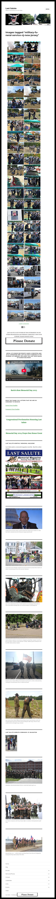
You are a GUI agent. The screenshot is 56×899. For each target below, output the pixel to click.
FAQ (7, 867)
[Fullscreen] (40, 379)
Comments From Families (13, 409)
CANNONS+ (9, 880)
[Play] (7, 379)
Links (7, 884)
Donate (8, 870)
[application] (24, 370)
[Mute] (38, 379)
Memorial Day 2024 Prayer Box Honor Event (24, 433)
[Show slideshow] (24, 323)
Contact (8, 877)
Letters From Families (11, 405)
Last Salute (11, 8)
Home (7, 863)
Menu (47, 9)
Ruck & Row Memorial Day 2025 (24, 390)
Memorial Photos (10, 874)
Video (7, 890)
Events (7, 887)
